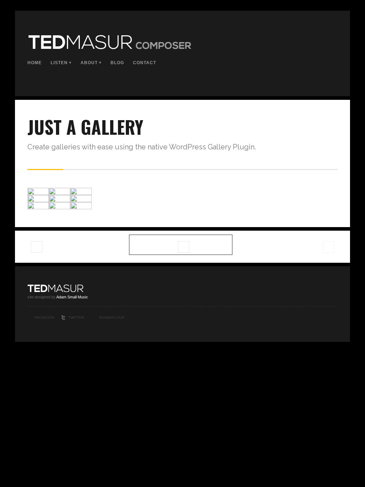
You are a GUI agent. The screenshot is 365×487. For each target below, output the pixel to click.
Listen (59, 62)
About (89, 62)
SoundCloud (111, 317)
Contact (144, 62)
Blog (117, 62)
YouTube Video (36, 248)
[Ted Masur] (109, 48)
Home (34, 62)
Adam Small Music (72, 297)
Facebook (45, 317)
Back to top (335, 318)
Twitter (76, 317)
